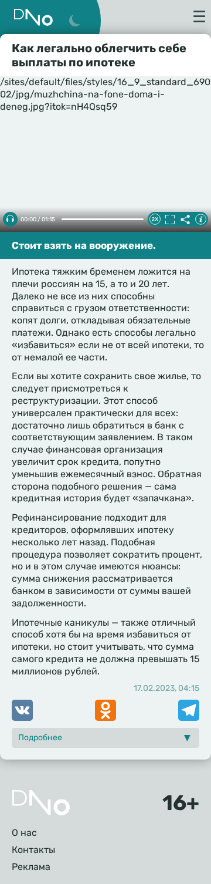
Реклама (31, 866)
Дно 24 (33, 17)
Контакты (33, 849)
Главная (41, 802)
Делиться (185, 219)
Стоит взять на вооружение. (84, 245)
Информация (200, 219)
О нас (24, 832)
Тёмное (74, 21)
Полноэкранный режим (170, 219)
